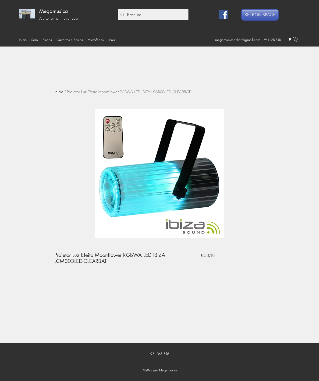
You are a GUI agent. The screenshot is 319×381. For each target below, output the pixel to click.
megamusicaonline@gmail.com (237, 40)
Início (59, 92)
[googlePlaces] (289, 39)
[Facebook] (223, 14)
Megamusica (53, 11)
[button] (295, 39)
